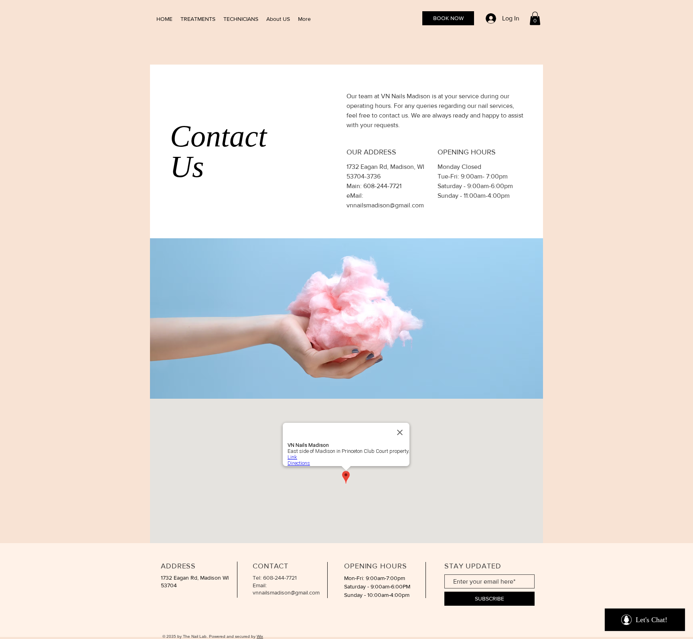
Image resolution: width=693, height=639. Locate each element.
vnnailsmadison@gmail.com (385, 205)
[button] (535, 18)
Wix (260, 636)
